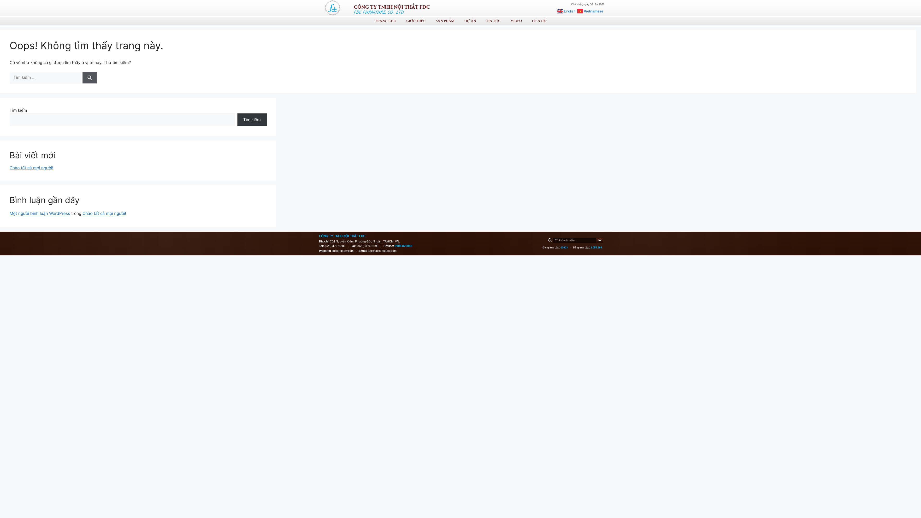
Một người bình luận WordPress (40, 213)
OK (600, 240)
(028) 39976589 (335, 246)
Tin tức (493, 21)
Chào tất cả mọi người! (31, 167)
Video (516, 21)
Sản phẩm (445, 21)
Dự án (470, 21)
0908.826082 (403, 246)
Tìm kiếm (18, 110)
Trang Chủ (385, 21)
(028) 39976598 (367, 246)
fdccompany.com (343, 251)
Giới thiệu (416, 21)
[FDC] (333, 8)
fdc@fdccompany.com (382, 251)
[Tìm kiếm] (90, 77)
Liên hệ (539, 21)
